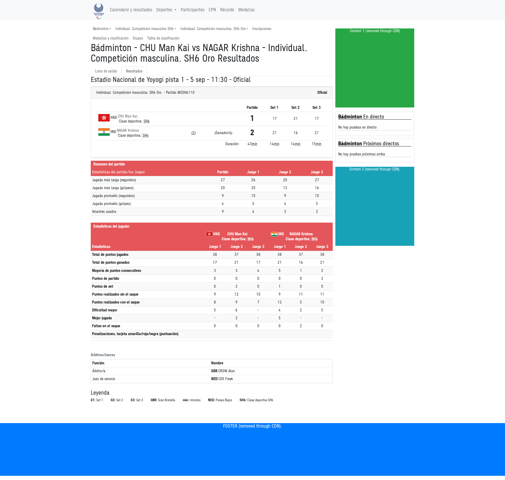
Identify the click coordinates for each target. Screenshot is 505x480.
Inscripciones (261, 29)
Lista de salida (106, 71)
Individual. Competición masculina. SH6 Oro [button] (213, 29)
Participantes (192, 10)
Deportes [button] (164, 10)
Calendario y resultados (131, 10)
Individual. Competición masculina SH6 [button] (144, 29)
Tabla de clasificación (163, 38)
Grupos (138, 38)
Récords (227, 10)
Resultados (134, 71)
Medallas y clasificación (111, 38)
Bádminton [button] (101, 29)
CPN (212, 10)
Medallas (246, 10)
